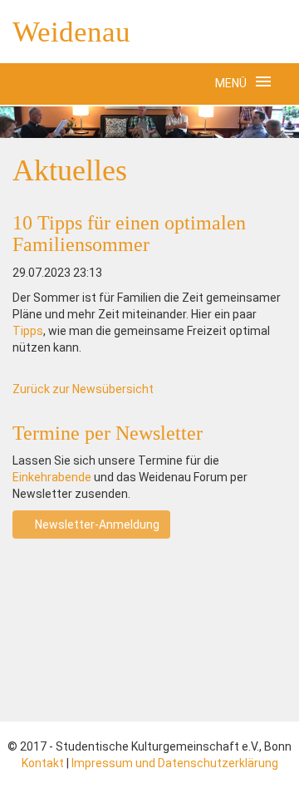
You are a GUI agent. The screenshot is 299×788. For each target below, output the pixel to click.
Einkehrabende (51, 477)
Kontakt (43, 763)
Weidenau (71, 32)
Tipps (27, 330)
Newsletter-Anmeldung (95, 524)
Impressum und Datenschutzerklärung (174, 763)
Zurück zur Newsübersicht (83, 389)
